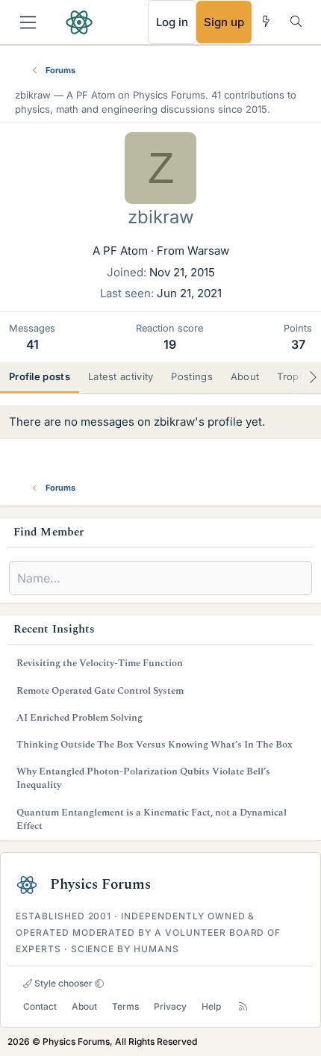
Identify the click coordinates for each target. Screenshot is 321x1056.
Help (211, 1006)
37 (298, 344)
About (84, 1006)
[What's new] (266, 21)
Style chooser (62, 983)
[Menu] (28, 22)
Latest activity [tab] (121, 376)
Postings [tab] (191, 376)
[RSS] (243, 1006)
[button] (99, 983)
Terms (125, 1006)
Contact (40, 1006)
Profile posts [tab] (39, 376)
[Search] (296, 21)
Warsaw (208, 250)
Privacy (170, 1006)
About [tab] (245, 376)
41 (32, 344)
